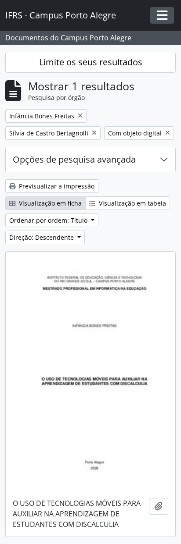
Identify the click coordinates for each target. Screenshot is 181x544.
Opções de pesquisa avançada (74, 159)
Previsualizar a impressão (55, 186)
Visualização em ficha (49, 203)
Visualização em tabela (131, 203)
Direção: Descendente (42, 237)
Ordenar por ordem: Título (49, 220)
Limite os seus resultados (90, 62)
